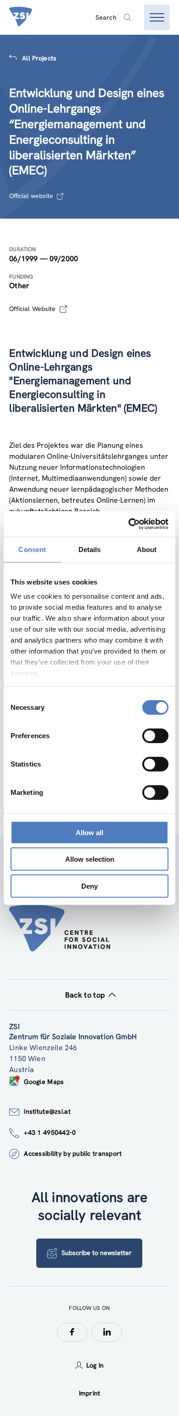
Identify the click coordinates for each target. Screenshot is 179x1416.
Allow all (89, 832)
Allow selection (89, 859)
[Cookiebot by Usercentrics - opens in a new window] (128, 524)
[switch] (155, 735)
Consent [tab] (32, 549)
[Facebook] (72, 1332)
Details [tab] (89, 549)
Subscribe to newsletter (97, 1253)
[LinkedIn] (107, 1332)
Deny (89, 886)
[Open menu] (157, 17)
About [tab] (147, 549)
